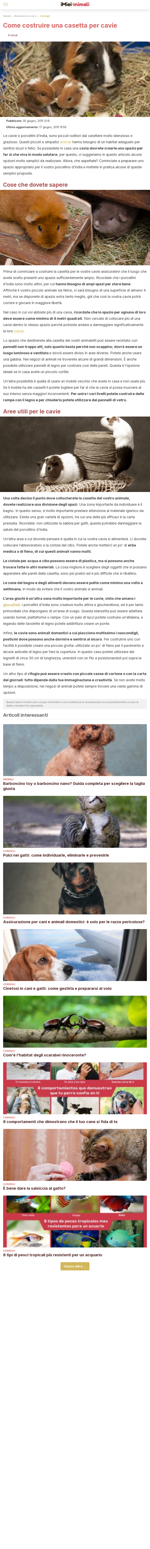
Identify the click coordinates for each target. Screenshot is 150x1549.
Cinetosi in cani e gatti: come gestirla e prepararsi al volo (57, 988)
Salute (7, 15)
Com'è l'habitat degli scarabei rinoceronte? (44, 1055)
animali (65, 142)
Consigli (45, 15)
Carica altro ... (75, 1266)
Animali (8, 779)
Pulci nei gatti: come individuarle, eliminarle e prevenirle (56, 855)
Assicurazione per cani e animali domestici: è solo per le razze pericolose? (74, 921)
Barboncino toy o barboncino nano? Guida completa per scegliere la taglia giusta (74, 786)
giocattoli (11, 605)
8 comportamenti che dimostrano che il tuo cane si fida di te (60, 1121)
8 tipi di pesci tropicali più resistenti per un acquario (52, 1255)
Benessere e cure (25, 15)
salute (19, 331)
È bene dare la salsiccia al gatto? (34, 1188)
